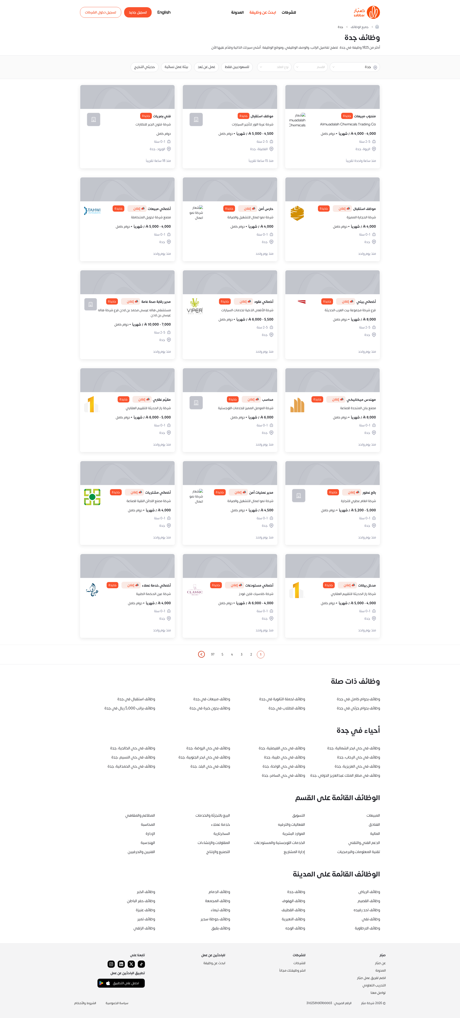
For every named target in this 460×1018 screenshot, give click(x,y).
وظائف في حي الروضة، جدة (208, 748)
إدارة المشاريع (294, 852)
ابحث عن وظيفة (262, 12)
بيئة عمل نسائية (176, 67)
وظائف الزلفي (144, 928)
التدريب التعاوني (374, 985)
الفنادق (374, 824)
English (164, 12)
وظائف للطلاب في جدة (287, 708)
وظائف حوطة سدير (215, 919)
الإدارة (150, 834)
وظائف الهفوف (293, 901)
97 (212, 654)
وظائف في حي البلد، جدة (210, 766)
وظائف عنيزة (145, 910)
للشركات (289, 12)
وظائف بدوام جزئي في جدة (358, 708)
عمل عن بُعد (206, 67)
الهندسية (148, 843)
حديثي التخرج (144, 67)
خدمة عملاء (220, 824)
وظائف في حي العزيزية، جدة (357, 766)
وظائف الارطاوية (367, 928)
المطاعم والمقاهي (140, 815)
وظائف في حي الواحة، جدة (284, 766)
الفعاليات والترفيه (291, 824)
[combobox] (306, 67)
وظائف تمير (146, 919)
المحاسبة (148, 824)
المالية (375, 834)
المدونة (237, 12)
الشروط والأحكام (85, 1003)
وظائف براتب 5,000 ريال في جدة (129, 708)
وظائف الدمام (219, 892)
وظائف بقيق (220, 928)
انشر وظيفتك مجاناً (292, 970)
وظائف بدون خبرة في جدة (210, 708)
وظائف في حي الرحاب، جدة (358, 757)
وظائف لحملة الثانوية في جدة (282, 699)
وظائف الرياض (369, 892)
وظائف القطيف (293, 910)
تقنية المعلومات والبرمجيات (358, 852)
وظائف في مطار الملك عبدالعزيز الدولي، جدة (345, 775)
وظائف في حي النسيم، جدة (133, 757)
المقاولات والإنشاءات (214, 843)
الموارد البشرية (293, 834)
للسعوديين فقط (237, 67)
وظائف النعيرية (293, 919)
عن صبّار (380, 963)
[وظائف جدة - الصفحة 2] (201, 654)
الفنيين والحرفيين (141, 852)
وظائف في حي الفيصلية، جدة (282, 748)
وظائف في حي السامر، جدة (283, 775)
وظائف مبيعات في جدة (211, 699)
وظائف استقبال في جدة (136, 699)
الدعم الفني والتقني (364, 843)
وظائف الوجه (295, 928)
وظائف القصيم (369, 901)
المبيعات (373, 815)
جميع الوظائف (359, 27)
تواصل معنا (378, 992)
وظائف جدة (296, 892)
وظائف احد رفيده (367, 910)
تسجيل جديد (138, 12)
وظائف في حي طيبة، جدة (284, 757)
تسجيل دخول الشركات (100, 12)
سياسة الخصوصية (117, 1003)
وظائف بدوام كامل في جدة (358, 699)
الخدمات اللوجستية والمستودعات (279, 843)
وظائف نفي (371, 919)
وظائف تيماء (220, 910)
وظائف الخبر (146, 892)
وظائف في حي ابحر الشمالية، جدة (353, 748)
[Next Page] (201, 654)
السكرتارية (221, 834)
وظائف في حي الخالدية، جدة (132, 748)
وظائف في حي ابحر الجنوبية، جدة (204, 757)
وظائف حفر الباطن (141, 901)
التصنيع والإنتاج (218, 852)
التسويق (298, 815)
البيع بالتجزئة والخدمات (213, 815)
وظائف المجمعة (217, 901)
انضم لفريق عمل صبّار (371, 977)
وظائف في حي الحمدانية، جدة (131, 766)
